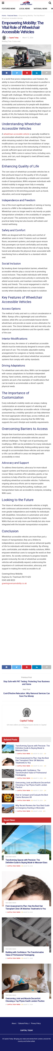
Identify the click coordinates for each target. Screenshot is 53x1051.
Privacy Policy (36, 1023)
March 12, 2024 (27, 38)
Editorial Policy (23, 1023)
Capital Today (13, 38)
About (14, 1023)
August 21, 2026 (38, 778)
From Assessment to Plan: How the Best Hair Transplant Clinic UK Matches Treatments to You (32, 760)
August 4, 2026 (37, 811)
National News (40, 8)
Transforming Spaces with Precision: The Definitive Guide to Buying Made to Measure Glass (32, 748)
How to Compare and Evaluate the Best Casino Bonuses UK (31, 796)
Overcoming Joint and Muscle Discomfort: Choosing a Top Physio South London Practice (33, 785)
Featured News (8, 8)
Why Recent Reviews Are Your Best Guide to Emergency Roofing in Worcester (32, 806)
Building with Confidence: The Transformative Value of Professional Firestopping (30, 772)
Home (4, 15)
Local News (24, 8)
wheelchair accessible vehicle (16, 134)
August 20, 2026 (38, 800)
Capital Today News (23, 753)
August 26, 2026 (38, 766)
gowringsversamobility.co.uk (14, 583)
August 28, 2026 (38, 753)
